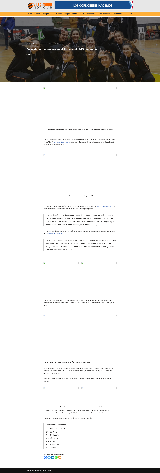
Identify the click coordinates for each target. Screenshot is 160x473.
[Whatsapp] (56, 457)
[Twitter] (49, 457)
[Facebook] (45, 457)
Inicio (30, 14)
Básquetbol (47, 14)
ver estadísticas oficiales (62, 142)
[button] (80, 13)
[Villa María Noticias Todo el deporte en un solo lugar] (39, 6)
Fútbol (37, 14)
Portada (29, 43)
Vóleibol (58, 14)
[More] (59, 457)
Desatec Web (46, 470)
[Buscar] (131, 13)
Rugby (67, 14)
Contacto (118, 14)
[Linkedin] (52, 457)
